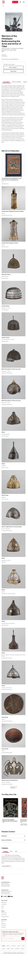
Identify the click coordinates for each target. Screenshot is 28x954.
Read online (13, 71)
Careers (3, 921)
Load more (13, 787)
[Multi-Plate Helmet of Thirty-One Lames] (13, 387)
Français (18, 945)
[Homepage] (3, 2)
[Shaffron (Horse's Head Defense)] (13, 767)
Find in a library (12, 67)
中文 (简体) (17, 948)
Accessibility (3, 904)
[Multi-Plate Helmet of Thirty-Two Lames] (13, 356)
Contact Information (20, 952)
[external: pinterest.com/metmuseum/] (5, 896)
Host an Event (4, 914)
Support (2, 911)
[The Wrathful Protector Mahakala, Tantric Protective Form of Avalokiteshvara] (13, 165)
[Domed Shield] (13, 735)
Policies (2, 905)
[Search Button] (20, 2)
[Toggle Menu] (24, 2)
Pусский (22, 948)
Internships (3, 927)
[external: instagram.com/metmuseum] (6, 896)
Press (2, 907)
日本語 (8, 948)
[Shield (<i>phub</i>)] (13, 704)
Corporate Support (5, 916)
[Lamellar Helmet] (13, 293)
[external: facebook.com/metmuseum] (1, 896)
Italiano (23, 945)
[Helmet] (13, 419)
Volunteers (3, 923)
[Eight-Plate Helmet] (13, 261)
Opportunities (4, 919)
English (3, 945)
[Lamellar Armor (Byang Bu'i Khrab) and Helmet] (13, 198)
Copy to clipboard (6, 866)
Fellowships (3, 925)
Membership (3, 912)
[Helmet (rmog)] (13, 482)
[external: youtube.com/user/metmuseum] (10, 896)
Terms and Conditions (7, 952)
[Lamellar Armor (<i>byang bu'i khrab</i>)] (13, 230)
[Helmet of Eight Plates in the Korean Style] (13, 513)
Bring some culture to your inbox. (10, 931)
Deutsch (3, 948)
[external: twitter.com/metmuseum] (3, 896)
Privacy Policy (14, 952)
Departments (4, 902)
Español (8, 945)
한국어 (12, 948)
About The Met (4, 900)
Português (13, 945)
